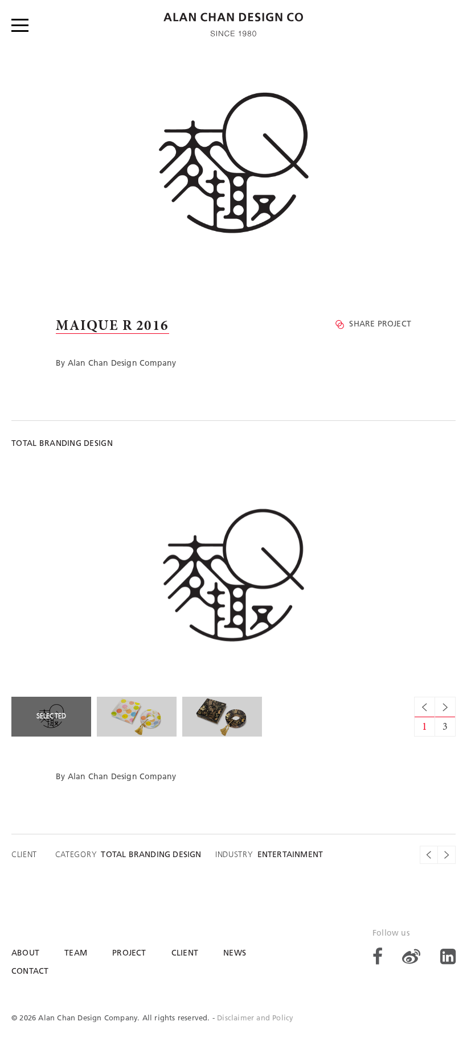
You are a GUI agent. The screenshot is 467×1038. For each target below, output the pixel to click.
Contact (29, 971)
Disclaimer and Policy (255, 1018)
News (234, 953)
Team (75, 953)
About (25, 953)
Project (129, 953)
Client (184, 953)
